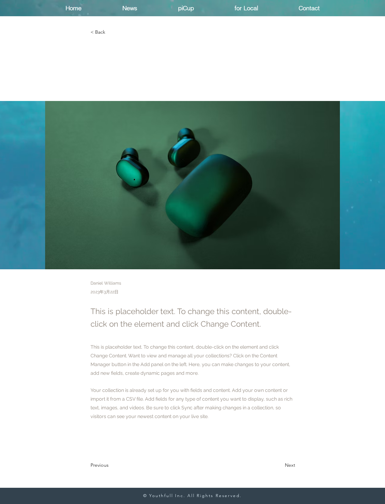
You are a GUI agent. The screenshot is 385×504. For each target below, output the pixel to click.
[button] (110, 32)
